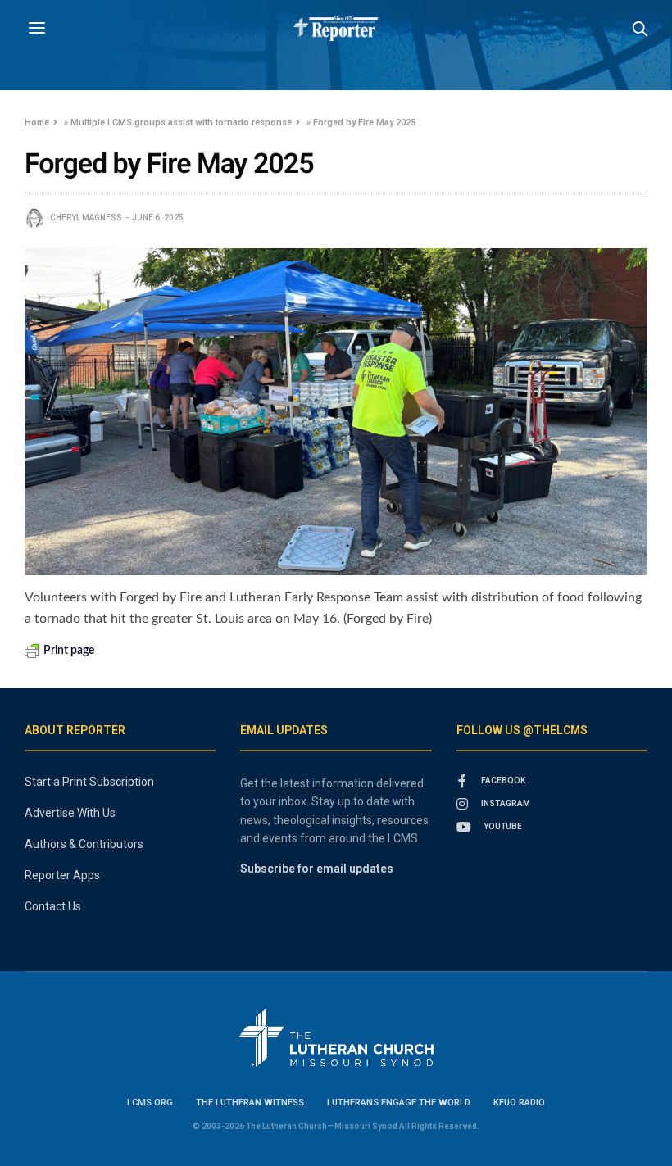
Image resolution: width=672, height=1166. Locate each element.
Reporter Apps (62, 875)
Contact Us (53, 906)
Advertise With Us (70, 812)
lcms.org (150, 1102)
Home (37, 122)
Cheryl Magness (86, 217)
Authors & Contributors (84, 844)
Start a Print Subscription (89, 781)
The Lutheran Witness (250, 1102)
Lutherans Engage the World (398, 1102)
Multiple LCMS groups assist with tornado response (181, 122)
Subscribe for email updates (316, 868)
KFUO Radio (519, 1102)
